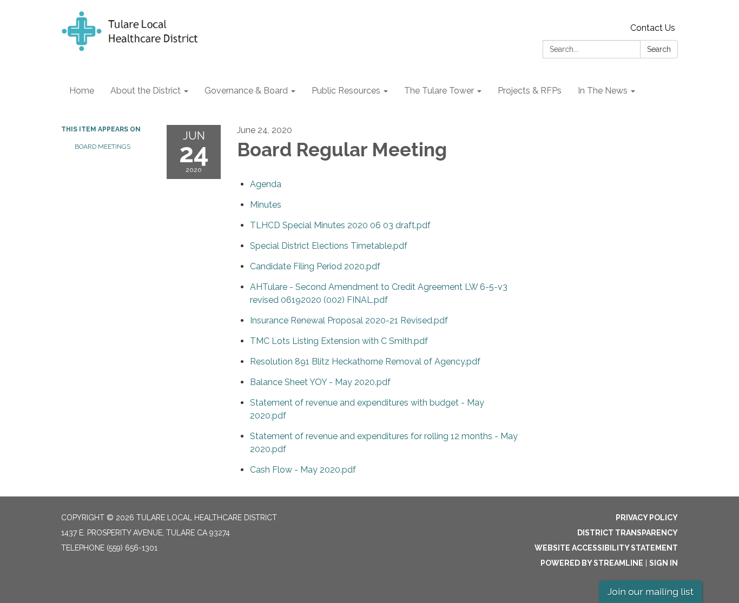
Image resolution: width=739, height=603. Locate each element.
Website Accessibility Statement (606, 548)
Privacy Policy (647, 517)
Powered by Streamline (591, 563)
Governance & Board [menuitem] (246, 90)
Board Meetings (102, 146)
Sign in (663, 563)
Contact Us (652, 28)
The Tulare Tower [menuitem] (439, 90)
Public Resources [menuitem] (346, 90)
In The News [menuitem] (603, 90)
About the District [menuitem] (145, 90)
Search (659, 49)
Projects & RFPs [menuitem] (530, 90)
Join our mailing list (651, 591)
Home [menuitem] (81, 90)
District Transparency (627, 532)
